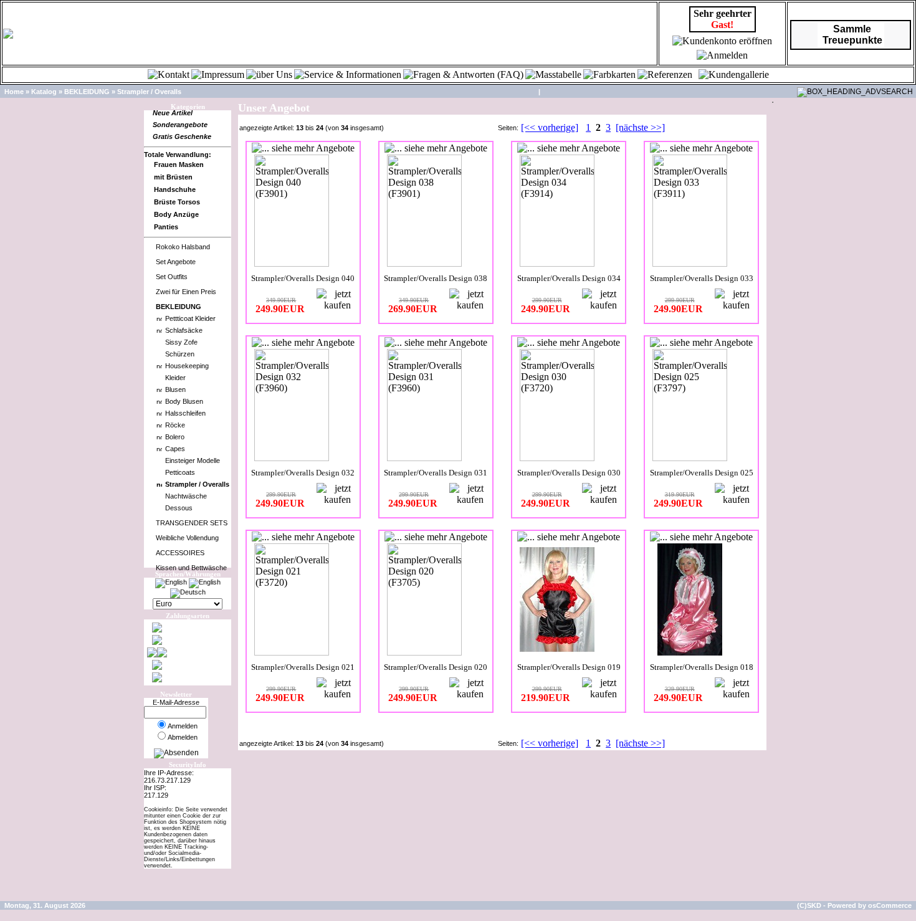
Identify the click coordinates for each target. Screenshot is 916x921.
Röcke (175, 425)
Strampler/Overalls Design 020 (435, 667)
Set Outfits (172, 276)
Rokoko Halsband (183, 247)
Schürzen (179, 354)
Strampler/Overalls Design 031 (435, 472)
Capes (175, 448)
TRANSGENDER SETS (191, 523)
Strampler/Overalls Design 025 (701, 472)
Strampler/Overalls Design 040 (303, 278)
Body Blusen (184, 401)
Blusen (175, 389)
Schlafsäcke (184, 330)
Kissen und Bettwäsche (191, 567)
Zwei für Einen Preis (186, 291)
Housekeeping (187, 366)
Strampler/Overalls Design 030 (569, 472)
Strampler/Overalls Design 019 (569, 667)
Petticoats (180, 472)
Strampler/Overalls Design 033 (701, 278)
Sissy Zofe (181, 342)
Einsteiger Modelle (192, 460)
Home (14, 91)
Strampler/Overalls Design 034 (569, 278)
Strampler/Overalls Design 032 (303, 472)
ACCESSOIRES (180, 552)
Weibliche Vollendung (187, 538)
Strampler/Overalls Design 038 (435, 278)
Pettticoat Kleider (190, 318)
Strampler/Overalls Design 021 (303, 667)
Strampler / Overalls (149, 91)
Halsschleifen (185, 413)
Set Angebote (176, 261)
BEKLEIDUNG (87, 91)
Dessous (179, 508)
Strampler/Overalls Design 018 (701, 667)
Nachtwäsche (186, 496)
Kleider (175, 377)
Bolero (174, 437)
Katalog (44, 91)
